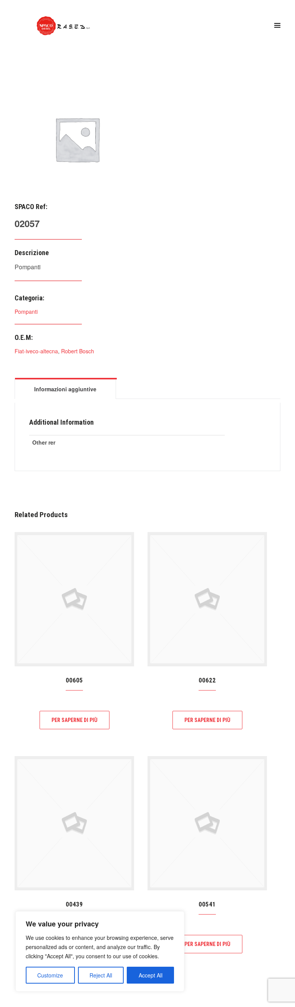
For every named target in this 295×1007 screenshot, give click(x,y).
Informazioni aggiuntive (65, 389)
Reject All (100, 975)
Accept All (150, 975)
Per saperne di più (74, 720)
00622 (207, 680)
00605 (74, 680)
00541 (207, 904)
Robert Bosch (77, 351)
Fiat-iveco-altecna (36, 351)
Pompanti (26, 311)
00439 (74, 904)
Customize (50, 975)
